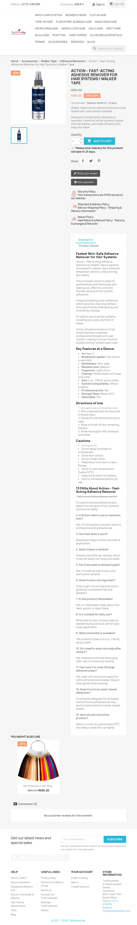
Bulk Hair (42, 35)
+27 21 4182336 (30, 4)
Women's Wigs (75, 15)
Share (83, 161)
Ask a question (85, 182)
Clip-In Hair (98, 15)
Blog (91, 42)
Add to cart (99, 141)
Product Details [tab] (89, 246)
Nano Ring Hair (106, 22)
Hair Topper (78, 35)
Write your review (87, 173)
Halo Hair (96, 28)
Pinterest (99, 161)
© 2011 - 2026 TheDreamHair (68, 920)
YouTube (36, 857)
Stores (45, 910)
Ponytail (59, 35)
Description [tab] (86, 240)
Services (77, 42)
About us (46, 890)
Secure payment (20, 882)
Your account (82, 872)
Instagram (51, 857)
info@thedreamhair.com (116, 910)
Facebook (14, 857)
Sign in (75, 882)
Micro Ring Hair (46, 28)
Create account (80, 886)
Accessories (57, 42)
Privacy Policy (48, 877)
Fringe (40, 42)
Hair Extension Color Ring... (38, 785)
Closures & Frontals (106, 35)
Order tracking (79, 877)
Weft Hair (113, 28)
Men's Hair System (48, 15)
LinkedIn (58, 857)
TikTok (66, 857)
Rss (29, 857)
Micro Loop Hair (73, 28)
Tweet (91, 161)
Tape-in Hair (44, 22)
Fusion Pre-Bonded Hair (74, 22)
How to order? (19, 877)
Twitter (22, 857)
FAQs (14, 910)
